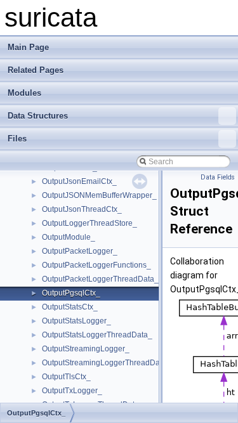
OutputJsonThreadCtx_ (82, 209)
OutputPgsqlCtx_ (71, 293)
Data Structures (38, 115)
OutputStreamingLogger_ (85, 348)
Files (17, 138)
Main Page (28, 47)
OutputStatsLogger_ (76, 320)
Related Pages (35, 70)
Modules (24, 93)
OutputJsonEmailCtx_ (79, 181)
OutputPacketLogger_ (79, 251)
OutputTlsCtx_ (66, 376)
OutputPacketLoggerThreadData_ (100, 279)
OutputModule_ (68, 237)
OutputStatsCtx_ (70, 307)
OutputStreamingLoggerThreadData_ (106, 362)
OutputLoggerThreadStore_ (89, 223)
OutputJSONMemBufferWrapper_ (99, 195)
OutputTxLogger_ (72, 390)
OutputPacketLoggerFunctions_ (96, 265)
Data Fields (218, 177)
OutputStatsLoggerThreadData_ (97, 334)
